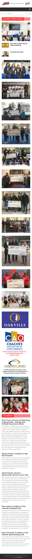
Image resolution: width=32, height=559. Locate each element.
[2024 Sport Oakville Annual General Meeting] (5, 46)
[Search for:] (16, 13)
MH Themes (20, 557)
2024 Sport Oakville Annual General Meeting (18, 44)
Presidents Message (16, 52)
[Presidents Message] (5, 55)
